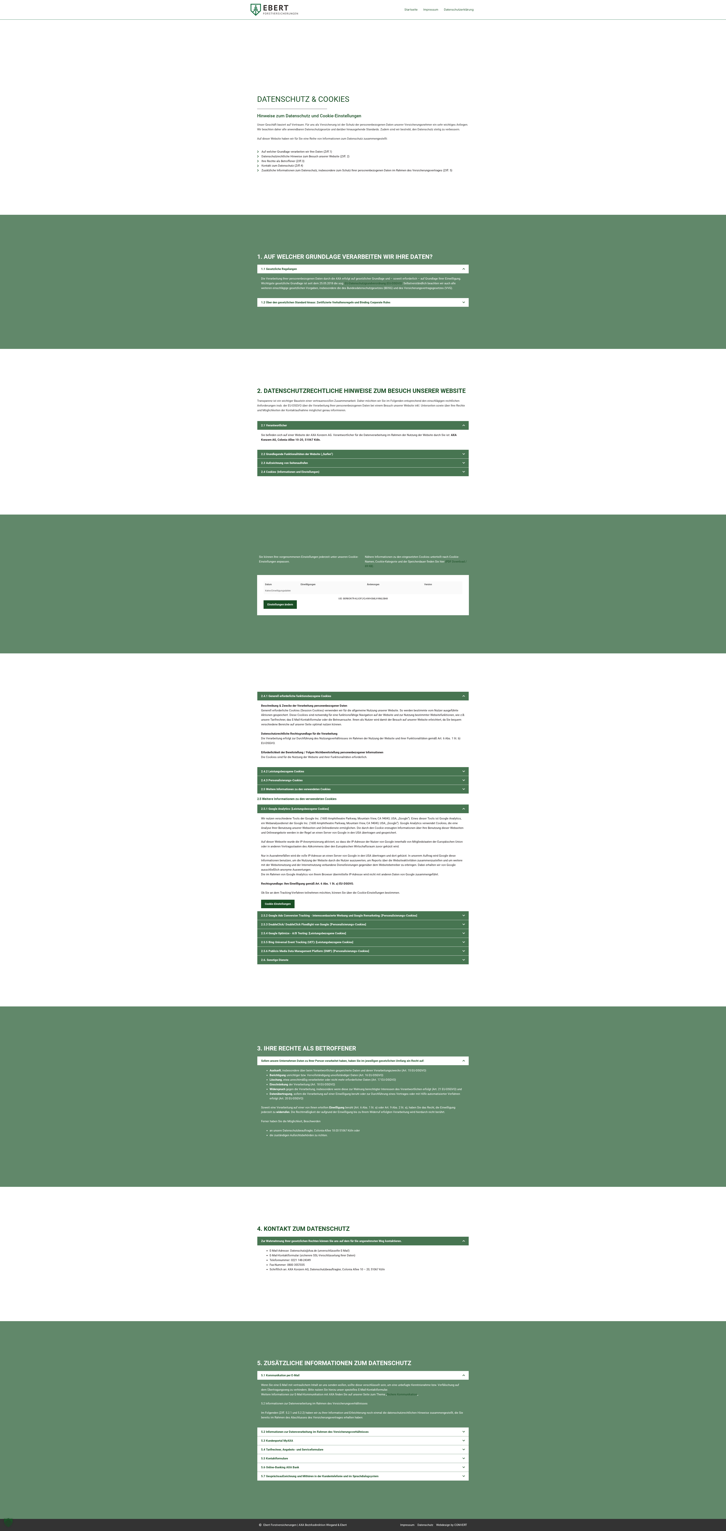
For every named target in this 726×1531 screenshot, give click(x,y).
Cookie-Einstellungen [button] (278, 903)
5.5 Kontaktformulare (274, 1458)
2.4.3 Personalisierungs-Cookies (282, 780)
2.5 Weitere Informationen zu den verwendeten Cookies (296, 789)
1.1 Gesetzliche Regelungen (279, 269)
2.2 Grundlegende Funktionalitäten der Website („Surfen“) (297, 454)
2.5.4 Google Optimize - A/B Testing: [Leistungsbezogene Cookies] (303, 933)
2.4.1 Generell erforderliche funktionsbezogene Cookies (296, 696)
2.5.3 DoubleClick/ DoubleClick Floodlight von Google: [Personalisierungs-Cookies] (313, 924)
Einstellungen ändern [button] (280, 604)
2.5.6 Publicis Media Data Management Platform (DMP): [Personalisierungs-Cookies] (315, 951)
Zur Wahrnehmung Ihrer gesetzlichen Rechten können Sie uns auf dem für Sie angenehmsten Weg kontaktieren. (331, 1241)
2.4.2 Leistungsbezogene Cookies (282, 771)
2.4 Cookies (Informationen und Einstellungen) (290, 472)
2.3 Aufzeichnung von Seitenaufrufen (284, 463)
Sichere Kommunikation (402, 1394)
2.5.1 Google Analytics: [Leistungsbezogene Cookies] (295, 809)
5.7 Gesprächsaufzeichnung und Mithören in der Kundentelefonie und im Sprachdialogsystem (320, 1476)
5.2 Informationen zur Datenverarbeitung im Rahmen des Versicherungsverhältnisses (315, 1432)
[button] (363, 269)
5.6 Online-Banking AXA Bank (280, 1467)
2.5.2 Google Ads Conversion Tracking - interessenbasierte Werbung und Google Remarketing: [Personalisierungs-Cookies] (339, 915)
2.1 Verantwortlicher (274, 425)
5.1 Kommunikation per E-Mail (280, 1375)
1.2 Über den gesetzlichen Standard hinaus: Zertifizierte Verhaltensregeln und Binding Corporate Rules (325, 302)
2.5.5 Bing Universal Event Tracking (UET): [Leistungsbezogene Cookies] (307, 942)
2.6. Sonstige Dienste (274, 960)
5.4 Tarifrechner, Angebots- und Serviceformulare (292, 1449)
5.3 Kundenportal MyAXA (277, 1440)
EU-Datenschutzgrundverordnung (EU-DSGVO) (373, 283)
